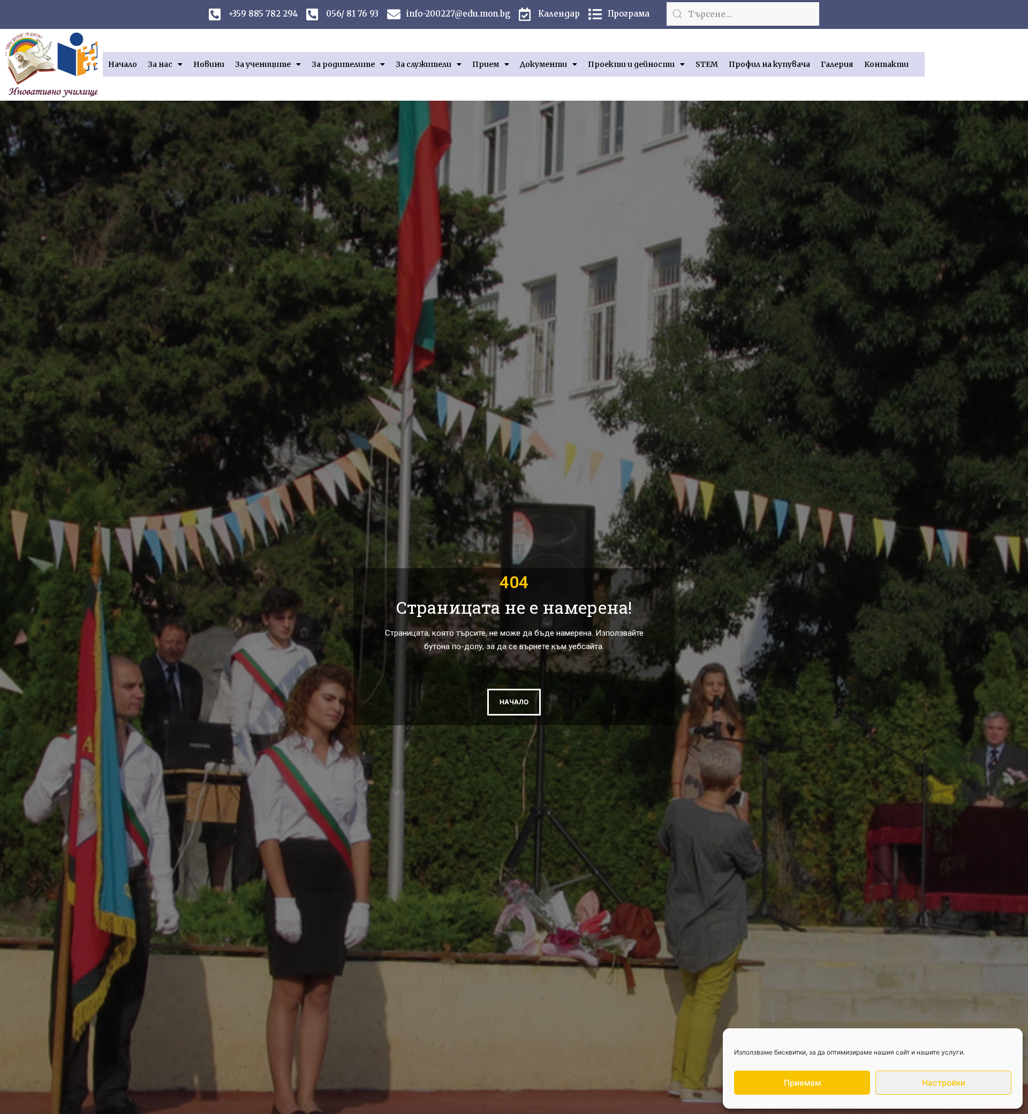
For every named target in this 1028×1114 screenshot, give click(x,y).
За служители (423, 64)
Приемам (802, 1083)
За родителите (343, 64)
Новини (208, 64)
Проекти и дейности (631, 64)
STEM (707, 64)
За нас (160, 64)
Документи (543, 64)
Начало (122, 64)
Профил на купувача (769, 64)
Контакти (886, 64)
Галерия (837, 64)
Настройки (943, 1083)
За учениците (263, 64)
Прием (485, 64)
